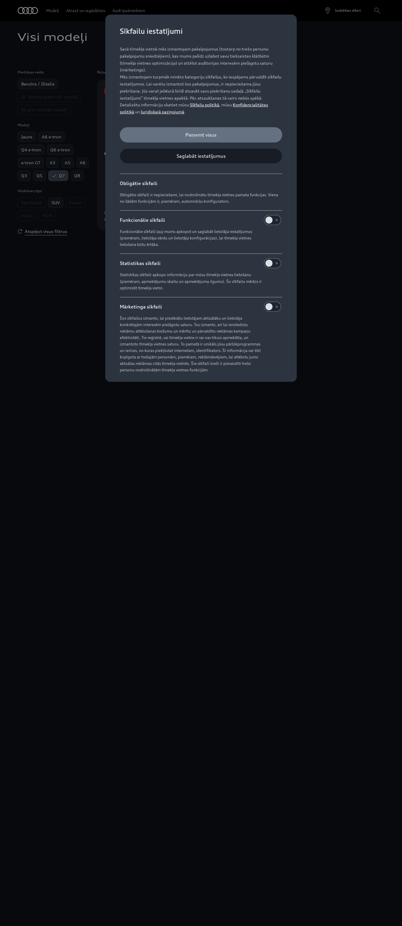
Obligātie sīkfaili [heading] (138, 183)
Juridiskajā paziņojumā (162, 111)
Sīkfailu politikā (204, 104)
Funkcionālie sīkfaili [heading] (142, 220)
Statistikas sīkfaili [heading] (140, 263)
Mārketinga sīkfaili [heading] (141, 307)
